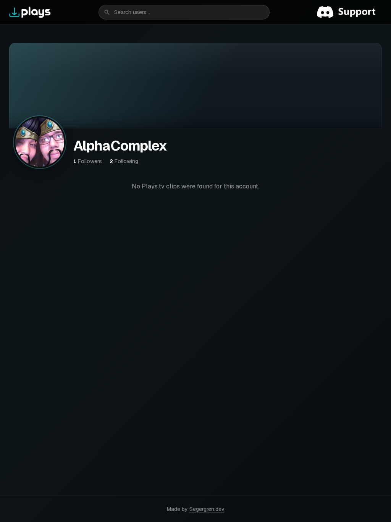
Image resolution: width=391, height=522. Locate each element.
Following (124, 161)
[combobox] (184, 12)
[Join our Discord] (349, 12)
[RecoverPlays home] (30, 12)
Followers (87, 161)
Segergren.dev (207, 509)
